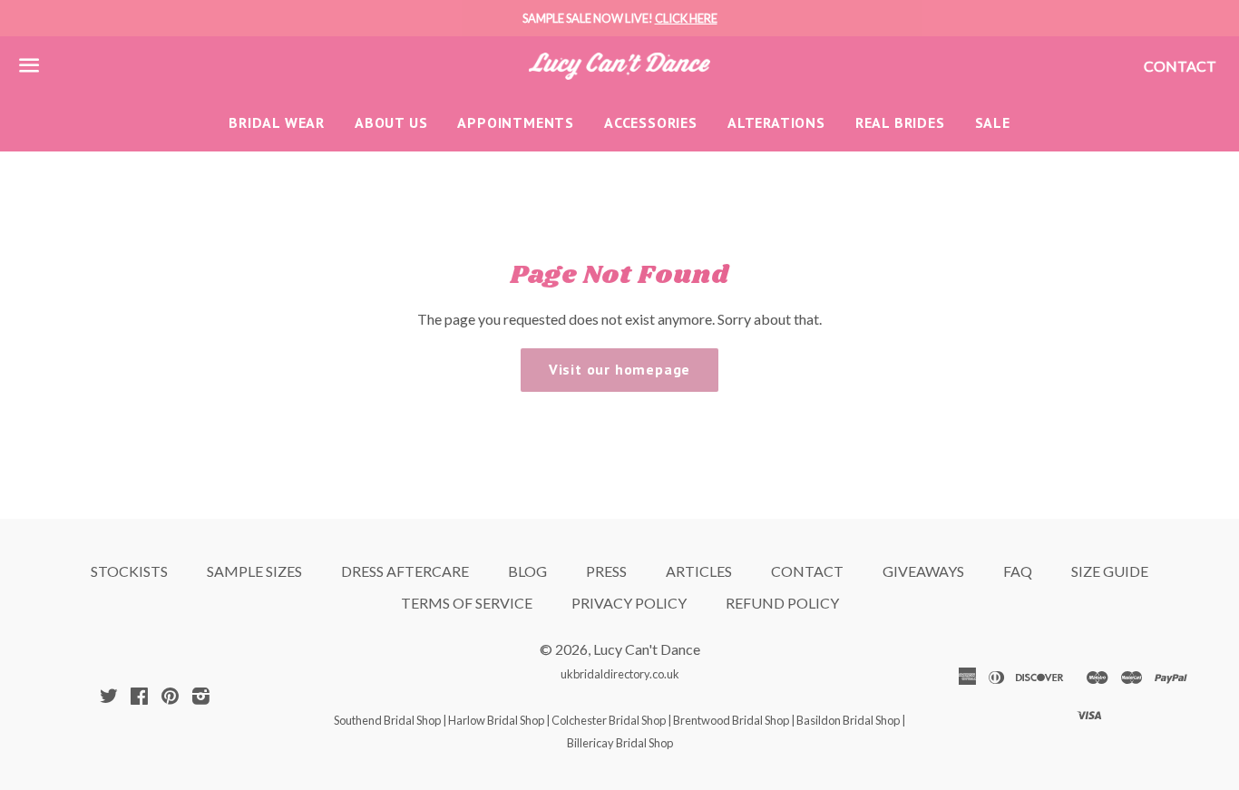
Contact (1180, 65)
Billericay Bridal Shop (620, 743)
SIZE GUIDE (1109, 571)
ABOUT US (391, 122)
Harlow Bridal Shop (496, 720)
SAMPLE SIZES (254, 571)
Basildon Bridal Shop (848, 720)
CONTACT (807, 571)
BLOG (527, 571)
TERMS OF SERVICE (466, 602)
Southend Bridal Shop (387, 720)
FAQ (1017, 571)
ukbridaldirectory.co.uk (620, 674)
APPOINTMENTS (515, 122)
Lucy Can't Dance (646, 649)
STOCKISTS (129, 571)
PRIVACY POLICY (629, 602)
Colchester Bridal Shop (608, 720)
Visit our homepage (619, 369)
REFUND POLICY (782, 602)
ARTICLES (699, 571)
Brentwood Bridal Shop (731, 720)
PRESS (606, 571)
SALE (992, 122)
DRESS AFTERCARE (405, 571)
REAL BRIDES (900, 122)
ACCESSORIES (651, 122)
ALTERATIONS (776, 122)
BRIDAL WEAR (277, 122)
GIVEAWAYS (923, 571)
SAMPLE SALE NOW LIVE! (619, 18)
